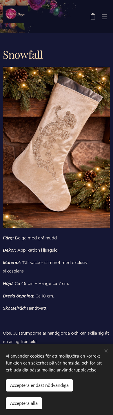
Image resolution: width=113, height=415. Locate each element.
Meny (104, 16)
